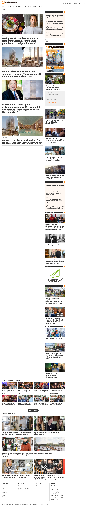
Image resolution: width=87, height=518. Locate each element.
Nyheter (4, 6)
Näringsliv (19, 6)
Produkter (20, 485)
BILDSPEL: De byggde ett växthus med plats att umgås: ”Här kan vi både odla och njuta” (54, 356)
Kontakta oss (82, 3)
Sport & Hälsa (27, 6)
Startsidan (4, 485)
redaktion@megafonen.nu (58, 491)
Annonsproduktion (22, 489)
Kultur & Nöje (11, 6)
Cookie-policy (35, 504)
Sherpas (46, 504)
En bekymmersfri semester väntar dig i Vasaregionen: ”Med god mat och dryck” (53, 158)
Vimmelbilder (40, 6)
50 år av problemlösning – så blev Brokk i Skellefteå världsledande (54, 122)
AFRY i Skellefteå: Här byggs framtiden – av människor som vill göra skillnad (54, 140)
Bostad (34, 6)
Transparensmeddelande (52, 102)
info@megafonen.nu (58, 492)
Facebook (36, 485)
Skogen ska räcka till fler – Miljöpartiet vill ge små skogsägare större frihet (53, 87)
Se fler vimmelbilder (33, 410)
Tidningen (69, 3)
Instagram (37, 487)
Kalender (4, 493)
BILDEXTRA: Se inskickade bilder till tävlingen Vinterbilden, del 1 (53, 375)
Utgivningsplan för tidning (23, 488)
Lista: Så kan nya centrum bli (43, 453)
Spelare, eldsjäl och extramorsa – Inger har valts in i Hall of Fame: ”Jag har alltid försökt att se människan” (54, 227)
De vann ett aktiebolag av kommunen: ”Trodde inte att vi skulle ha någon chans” (54, 261)
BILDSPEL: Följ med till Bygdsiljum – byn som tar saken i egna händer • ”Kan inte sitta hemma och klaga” (54, 301)
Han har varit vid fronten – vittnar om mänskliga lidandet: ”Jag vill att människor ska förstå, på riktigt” (54, 321)
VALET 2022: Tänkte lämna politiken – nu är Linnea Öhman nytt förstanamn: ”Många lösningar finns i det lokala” (17, 454)
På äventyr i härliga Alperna (53, 339)
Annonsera (63, 3)
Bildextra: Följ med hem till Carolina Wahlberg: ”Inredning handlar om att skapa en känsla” (16, 476)
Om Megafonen (75, 3)
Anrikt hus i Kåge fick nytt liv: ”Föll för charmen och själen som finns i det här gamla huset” (16, 433)
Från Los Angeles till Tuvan (53, 245)
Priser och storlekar (22, 487)
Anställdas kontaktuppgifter (56, 493)
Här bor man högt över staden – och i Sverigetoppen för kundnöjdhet (54, 177)
